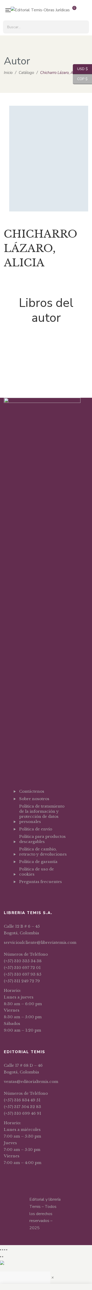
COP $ (80, 78)
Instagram (33, 894)
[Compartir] (4, 1249)
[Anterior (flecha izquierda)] (0, 1256)
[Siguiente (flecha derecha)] (2, 1256)
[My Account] (85, 10)
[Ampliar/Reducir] (0, 1249)
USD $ (80, 68)
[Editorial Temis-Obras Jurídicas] (40, 10)
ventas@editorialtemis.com (31, 1081)
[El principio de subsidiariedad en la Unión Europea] (46, 341)
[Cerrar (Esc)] (6, 1249)
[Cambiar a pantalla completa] (2, 1249)
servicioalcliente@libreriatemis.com (40, 942)
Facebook (20, 894)
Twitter (27, 894)
